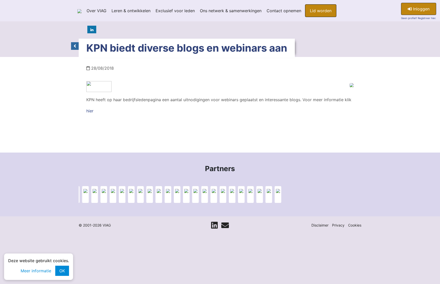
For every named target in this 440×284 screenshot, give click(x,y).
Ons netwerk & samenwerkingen (231, 10)
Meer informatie (36, 270)
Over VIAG (96, 10)
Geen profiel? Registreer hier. (418, 18)
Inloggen (421, 8)
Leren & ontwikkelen (131, 10)
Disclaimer (319, 225)
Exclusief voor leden (175, 10)
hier (89, 110)
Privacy (338, 225)
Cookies (354, 225)
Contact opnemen (284, 10)
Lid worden (321, 10)
